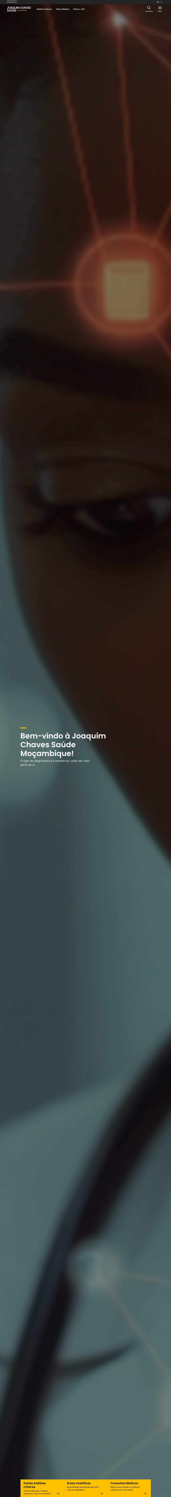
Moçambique (12, 2)
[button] (158, 2)
